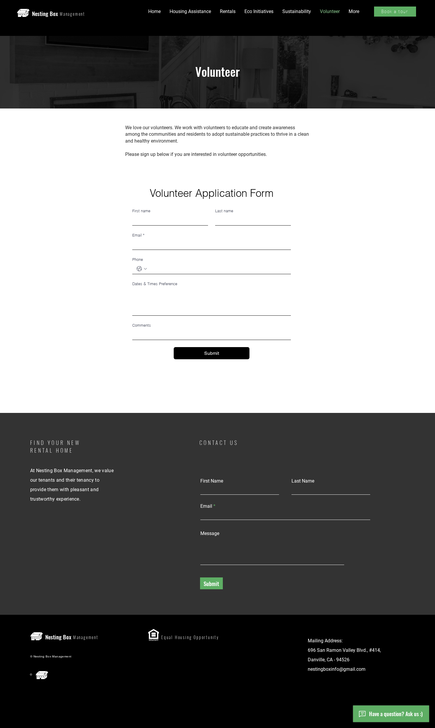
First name (141, 210)
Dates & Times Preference (154, 283)
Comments (141, 325)
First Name (211, 481)
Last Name (302, 481)
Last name (224, 210)
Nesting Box (45, 13)
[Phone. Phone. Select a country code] (142, 268)
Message (209, 533)
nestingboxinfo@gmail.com (336, 669)
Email (138, 235)
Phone (137, 259)
